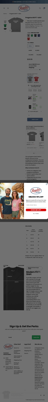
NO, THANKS (36, 213)
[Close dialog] (46, 184)
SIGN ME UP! (36, 210)
